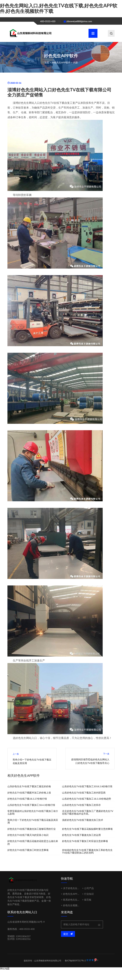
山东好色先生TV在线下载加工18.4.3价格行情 (31, 805)
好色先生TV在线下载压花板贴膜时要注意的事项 (87, 829)
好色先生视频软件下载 (75, 905)
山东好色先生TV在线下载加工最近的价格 (29, 786)
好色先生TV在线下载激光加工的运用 (81, 835)
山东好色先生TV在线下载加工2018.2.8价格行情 (87, 786)
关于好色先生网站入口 (75, 888)
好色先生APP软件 (61, 62)
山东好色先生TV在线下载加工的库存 (81, 805)
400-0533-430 (47, 21)
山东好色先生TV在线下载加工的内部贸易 (83, 793)
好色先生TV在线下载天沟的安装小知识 (28, 835)
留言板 (87, 900)
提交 (66, 934)
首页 (46, 62)
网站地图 (5, 968)
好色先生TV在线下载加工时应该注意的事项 (85, 841)
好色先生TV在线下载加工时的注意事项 (28, 850)
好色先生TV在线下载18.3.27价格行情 (27, 799)
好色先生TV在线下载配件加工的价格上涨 (29, 793)
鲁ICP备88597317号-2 (75, 961)
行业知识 (89, 894)
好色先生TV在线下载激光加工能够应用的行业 (31, 829)
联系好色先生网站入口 (75, 900)
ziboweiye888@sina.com (79, 21)
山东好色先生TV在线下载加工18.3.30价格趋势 (86, 799)
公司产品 (89, 888)
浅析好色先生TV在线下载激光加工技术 (82, 820)
